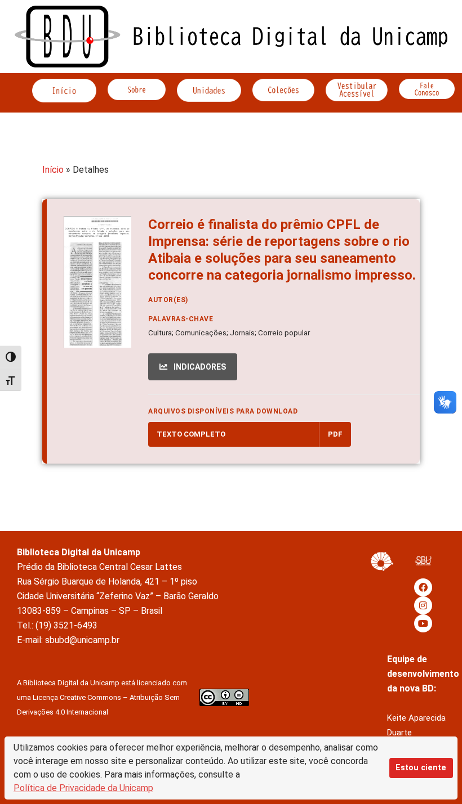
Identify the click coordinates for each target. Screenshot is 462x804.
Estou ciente (421, 767)
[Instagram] (423, 605)
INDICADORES (199, 366)
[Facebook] (423, 587)
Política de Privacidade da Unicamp (83, 788)
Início (53, 169)
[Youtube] (423, 623)
